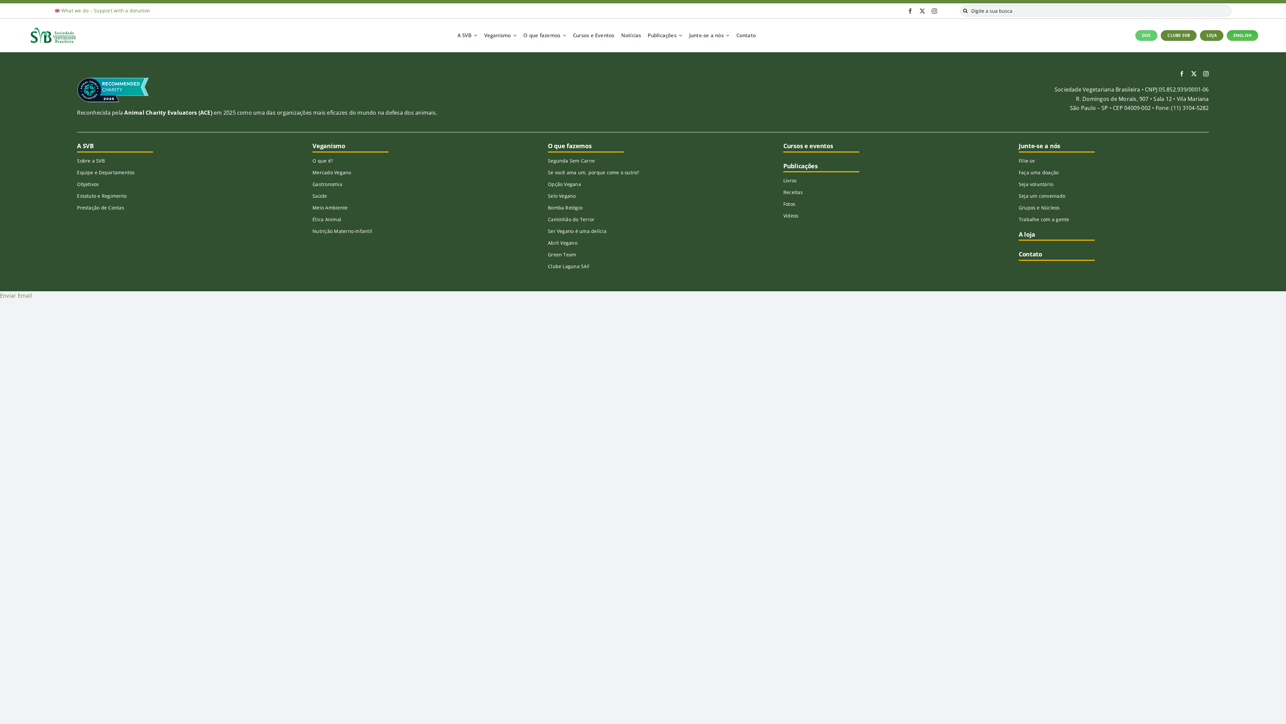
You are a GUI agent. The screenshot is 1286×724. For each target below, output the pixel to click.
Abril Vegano (562, 243)
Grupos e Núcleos (1039, 207)
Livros (790, 180)
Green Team (562, 254)
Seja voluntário (1036, 184)
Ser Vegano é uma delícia (577, 231)
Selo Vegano (562, 196)
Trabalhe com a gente (1044, 219)
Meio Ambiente (330, 207)
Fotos (789, 204)
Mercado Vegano (331, 172)
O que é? (322, 161)
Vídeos (790, 216)
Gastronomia (327, 184)
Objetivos (88, 184)
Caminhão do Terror (571, 219)
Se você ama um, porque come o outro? (593, 172)
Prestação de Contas (100, 207)
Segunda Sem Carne (571, 161)
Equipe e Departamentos (106, 172)
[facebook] (910, 11)
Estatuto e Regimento (102, 196)
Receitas (793, 192)
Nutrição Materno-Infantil (342, 231)
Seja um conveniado (1042, 196)
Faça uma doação (1039, 172)
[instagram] (934, 11)
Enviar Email (16, 295)
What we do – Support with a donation (105, 10)
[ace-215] (113, 79)
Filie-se (1027, 161)
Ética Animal (326, 219)
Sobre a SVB (91, 161)
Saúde (319, 196)
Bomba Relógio (565, 207)
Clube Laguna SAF (568, 266)
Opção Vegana (564, 184)
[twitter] (922, 11)
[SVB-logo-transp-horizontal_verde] (53, 29)
